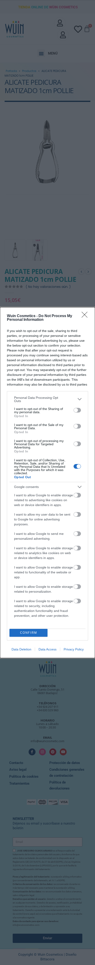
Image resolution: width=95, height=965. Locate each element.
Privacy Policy (74, 649)
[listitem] (47, 399)
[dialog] (47, 482)
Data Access (47, 649)
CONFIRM (28, 632)
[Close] (86, 316)
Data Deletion (21, 649)
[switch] (77, 410)
